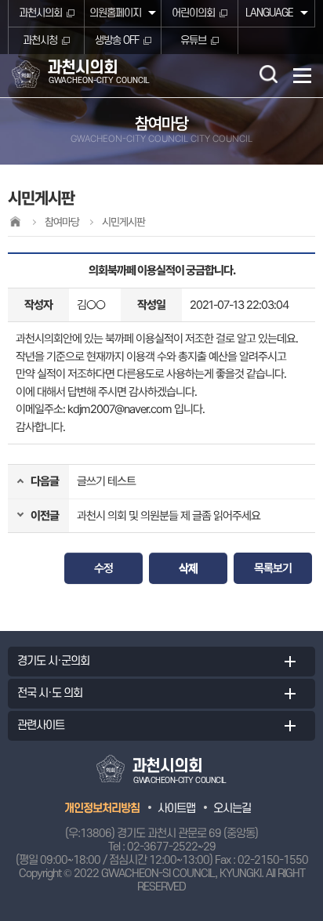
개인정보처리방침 (102, 808)
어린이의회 (193, 13)
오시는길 (232, 808)
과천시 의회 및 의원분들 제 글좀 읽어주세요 (168, 516)
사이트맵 (176, 808)
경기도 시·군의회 (53, 661)
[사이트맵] (302, 76)
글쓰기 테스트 (106, 481)
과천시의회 (40, 13)
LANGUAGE (269, 13)
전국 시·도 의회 (49, 693)
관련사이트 (40, 725)
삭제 (188, 568)
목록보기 (273, 568)
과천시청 (40, 40)
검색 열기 (268, 73)
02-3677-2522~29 (171, 847)
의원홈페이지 (115, 13)
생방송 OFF (117, 40)
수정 (103, 568)
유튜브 (193, 40)
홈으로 (15, 221)
